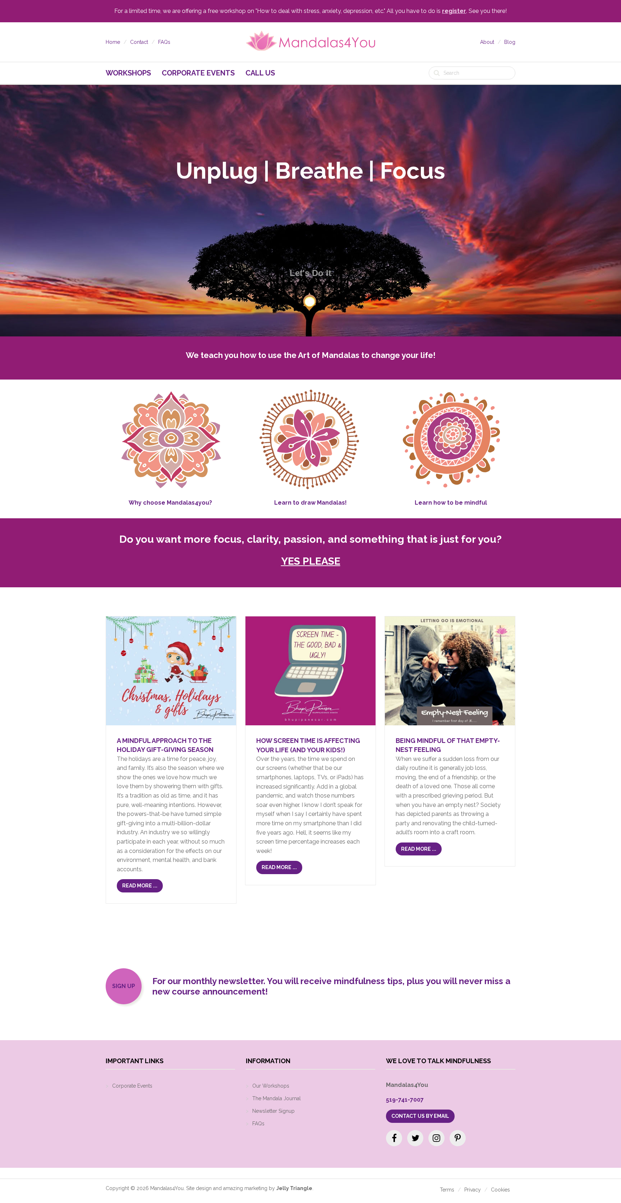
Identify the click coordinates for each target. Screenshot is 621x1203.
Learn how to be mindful (451, 502)
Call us (260, 73)
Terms (447, 1190)
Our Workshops (270, 1086)
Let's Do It (310, 273)
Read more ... (139, 886)
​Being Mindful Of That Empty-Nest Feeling (448, 745)
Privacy (472, 1190)
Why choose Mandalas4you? (170, 502)
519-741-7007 (405, 1099)
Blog (509, 42)
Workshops (128, 73)
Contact (139, 42)
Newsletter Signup (273, 1111)
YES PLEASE (310, 561)
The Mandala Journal (276, 1098)
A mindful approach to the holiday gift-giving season (165, 745)
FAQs (164, 42)
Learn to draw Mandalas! (310, 502)
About (487, 42)
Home (113, 42)
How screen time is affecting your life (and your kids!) (308, 745)
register (454, 11)
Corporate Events (198, 73)
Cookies (500, 1190)
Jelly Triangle (294, 1188)
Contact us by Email (420, 1116)
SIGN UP (123, 986)
